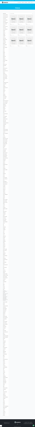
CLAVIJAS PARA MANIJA (5, 113)
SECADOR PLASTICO (5, 347)
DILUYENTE (4, 146)
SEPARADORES (4, 351)
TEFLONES (4, 372)
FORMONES (4, 186)
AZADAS (4, 48)
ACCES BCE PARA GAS (5, 17)
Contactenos (29, 2)
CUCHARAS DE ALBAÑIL (5, 129)
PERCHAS (4, 280)
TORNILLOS (4, 394)
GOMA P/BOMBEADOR (5, 194)
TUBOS (3, 399)
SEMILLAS (4, 350)
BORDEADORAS (4, 65)
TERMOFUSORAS (4, 381)
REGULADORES (4, 330)
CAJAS (3, 81)
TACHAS (4, 364)
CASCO (3, 99)
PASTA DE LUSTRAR (5, 276)
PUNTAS (3, 320)
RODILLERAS (4, 342)
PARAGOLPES (4, 271)
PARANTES (4, 272)
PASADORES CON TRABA (5, 275)
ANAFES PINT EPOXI (5, 39)
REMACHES (4, 334)
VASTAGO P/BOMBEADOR (5, 406)
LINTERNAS (4, 228)
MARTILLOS (4, 245)
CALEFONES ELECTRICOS (5, 82)
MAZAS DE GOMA (5, 250)
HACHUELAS (4, 207)
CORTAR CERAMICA (5, 291)
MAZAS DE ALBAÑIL (5, 249)
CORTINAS (4, 125)
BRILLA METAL (4, 69)
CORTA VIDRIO (4, 120)
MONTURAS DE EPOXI (5, 259)
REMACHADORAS (4, 298)
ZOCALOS (4, 415)
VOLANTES (4, 411)
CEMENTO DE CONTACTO (5, 100)
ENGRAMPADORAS (5, 156)
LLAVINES (4, 233)
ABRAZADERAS (4, 13)
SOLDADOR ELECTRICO (5, 359)
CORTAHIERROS (4, 124)
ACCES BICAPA (4, 18)
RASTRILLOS (4, 325)
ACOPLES (4, 31)
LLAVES (3, 232)
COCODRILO (4, 290)
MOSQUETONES (4, 262)
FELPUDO (4, 176)
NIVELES (4, 263)
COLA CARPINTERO (5, 116)
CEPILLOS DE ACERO (5, 103)
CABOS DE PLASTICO (5, 78)
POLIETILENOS (4, 307)
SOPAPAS (4, 360)
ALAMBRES (4, 34)
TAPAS (3, 369)
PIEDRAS (4, 284)
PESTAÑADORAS (4, 281)
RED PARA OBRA (4, 326)
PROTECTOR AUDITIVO (5, 317)
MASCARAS (4, 246)
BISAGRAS (4, 61)
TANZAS (4, 368)
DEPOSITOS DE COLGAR (5, 138)
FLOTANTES (4, 185)
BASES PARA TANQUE (5, 60)
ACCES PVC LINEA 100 (5, 26)
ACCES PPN (4, 25)
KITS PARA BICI (4, 220)
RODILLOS (4, 343)
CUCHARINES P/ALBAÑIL (5, 130)
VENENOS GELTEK (5, 407)
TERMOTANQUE (4, 382)
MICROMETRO (4, 258)
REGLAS (3, 329)
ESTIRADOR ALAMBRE (5, 169)
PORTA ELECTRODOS (5, 296)
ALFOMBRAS (4, 35)
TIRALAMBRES (4, 389)
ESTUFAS (4, 172)
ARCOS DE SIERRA (5, 44)
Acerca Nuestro (19, 2)
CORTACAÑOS (4, 121)
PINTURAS (4, 288)
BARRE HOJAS (4, 56)
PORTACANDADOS (5, 308)
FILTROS (4, 180)
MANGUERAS (4, 241)
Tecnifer (20, 426)
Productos (23, 2)
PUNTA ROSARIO (4, 297)
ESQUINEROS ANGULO (5, 164)
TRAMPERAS (4, 398)
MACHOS (4, 238)
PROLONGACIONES (5, 316)
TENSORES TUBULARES (5, 377)
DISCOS (3, 147)
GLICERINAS (4, 193)
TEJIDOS (4, 373)
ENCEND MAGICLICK (5, 155)
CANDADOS (4, 90)
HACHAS (4, 206)
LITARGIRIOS (4, 229)
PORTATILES (4, 312)
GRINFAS (4, 203)
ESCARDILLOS (4, 159)
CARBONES (4, 94)
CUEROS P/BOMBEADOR (5, 133)
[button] (32, 2)
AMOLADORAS (4, 38)
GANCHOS (4, 190)
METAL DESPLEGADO (5, 255)
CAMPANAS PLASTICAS (5, 87)
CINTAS (3, 112)
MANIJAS (4, 242)
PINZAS (3, 289)
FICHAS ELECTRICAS (5, 177)
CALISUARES (4, 86)
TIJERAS (3, 386)
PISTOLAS (4, 303)
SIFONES (4, 356)
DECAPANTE (4, 137)
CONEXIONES (4, 117)
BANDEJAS (4, 52)
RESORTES (4, 338)
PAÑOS (3, 268)
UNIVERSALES (4, 300)
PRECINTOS (4, 313)
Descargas (26, 2)
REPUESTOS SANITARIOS (5, 337)
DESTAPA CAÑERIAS (5, 142)
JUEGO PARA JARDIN (5, 216)
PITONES (4, 304)
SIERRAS (4, 355)
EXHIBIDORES (4, 173)
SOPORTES (4, 363)
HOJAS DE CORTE (4, 211)
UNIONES (4, 402)
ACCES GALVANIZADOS (5, 22)
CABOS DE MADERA (5, 77)
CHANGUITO (4, 108)
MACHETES (4, 237)
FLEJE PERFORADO (5, 181)
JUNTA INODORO (4, 219)
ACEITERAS (4, 30)
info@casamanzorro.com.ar (5, 0)
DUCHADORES (4, 150)
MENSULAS (4, 254)
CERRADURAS (4, 104)
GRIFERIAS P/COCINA (5, 202)
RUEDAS (3, 346)
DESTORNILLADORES (5, 143)
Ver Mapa (32, 423)
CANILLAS (4, 91)
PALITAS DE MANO (5, 267)
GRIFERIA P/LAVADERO (5, 199)
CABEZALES (4, 73)
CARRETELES (4, 95)
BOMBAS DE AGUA (5, 64)
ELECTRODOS (4, 151)
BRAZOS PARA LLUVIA (5, 68)
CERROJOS (4, 107)
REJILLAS (4, 333)
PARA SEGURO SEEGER (5, 299)
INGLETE (4, 215)
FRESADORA (4, 189)
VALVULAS (4, 403)
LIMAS (3, 225)
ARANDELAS (4, 43)
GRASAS (4, 198)
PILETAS (3, 285)
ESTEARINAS (4, 168)
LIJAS (3, 224)
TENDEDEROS (4, 376)
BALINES (4, 51)
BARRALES (4, 55)
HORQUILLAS (4, 212)
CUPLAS (3, 134)
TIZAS (3, 390)
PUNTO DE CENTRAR (5, 321)
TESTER (3, 385)
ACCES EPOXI (4, 21)
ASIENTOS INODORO (5, 47)
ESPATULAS (4, 163)
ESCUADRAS (4, 160)
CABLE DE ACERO (5, 74)
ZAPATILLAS (4, 412)
